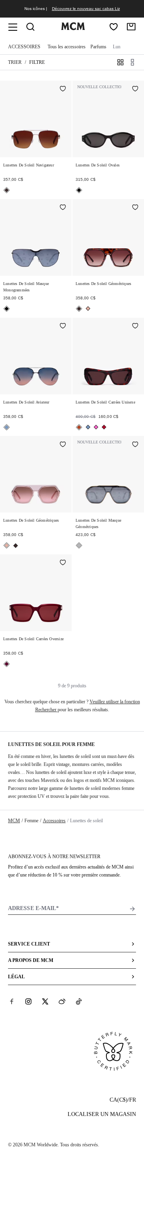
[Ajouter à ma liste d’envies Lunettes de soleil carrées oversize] (63, 563)
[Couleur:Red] (104, 427)
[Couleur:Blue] (6, 427)
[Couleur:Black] (79, 190)
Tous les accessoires (67, 46)
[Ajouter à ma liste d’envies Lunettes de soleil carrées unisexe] (135, 326)
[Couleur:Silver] (79, 545)
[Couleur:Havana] (79, 427)
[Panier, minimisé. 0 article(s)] (131, 27)
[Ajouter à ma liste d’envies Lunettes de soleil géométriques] (135, 208)
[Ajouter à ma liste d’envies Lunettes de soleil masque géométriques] (135, 444)
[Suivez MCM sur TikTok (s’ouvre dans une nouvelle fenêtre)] (78, 1001)
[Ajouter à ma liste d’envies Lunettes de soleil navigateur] (63, 89)
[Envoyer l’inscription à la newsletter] (132, 908)
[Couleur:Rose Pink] (96, 427)
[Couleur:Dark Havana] (79, 308)
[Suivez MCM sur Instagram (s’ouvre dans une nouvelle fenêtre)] (28, 1001)
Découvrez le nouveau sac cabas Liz (86, 8)
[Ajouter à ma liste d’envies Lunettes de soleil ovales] (135, 89)
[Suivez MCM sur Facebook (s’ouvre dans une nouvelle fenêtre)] (11, 1001)
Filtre (37, 62)
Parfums (98, 46)
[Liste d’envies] (113, 27)
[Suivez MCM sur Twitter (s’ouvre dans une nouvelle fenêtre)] (45, 1001)
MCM (14, 820)
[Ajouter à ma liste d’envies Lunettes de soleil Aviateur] (63, 326)
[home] (73, 28)
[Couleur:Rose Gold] (88, 308)
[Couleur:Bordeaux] (6, 664)
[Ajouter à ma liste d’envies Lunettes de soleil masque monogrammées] (63, 208)
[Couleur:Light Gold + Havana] (6, 190)
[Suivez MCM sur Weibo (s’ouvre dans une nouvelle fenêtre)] (62, 1001)
